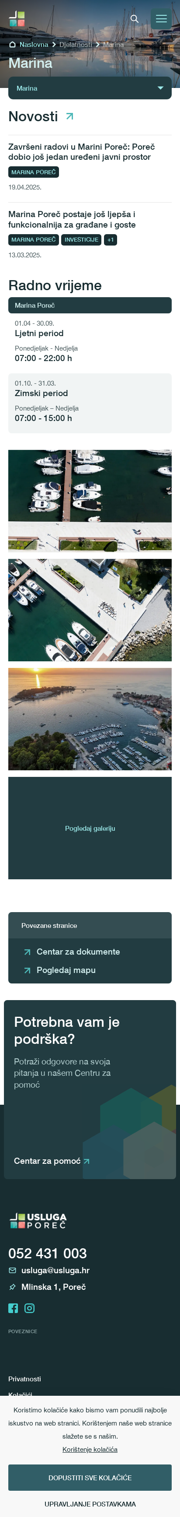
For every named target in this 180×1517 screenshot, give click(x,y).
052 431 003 (47, 1253)
